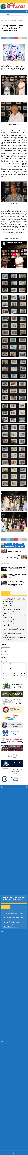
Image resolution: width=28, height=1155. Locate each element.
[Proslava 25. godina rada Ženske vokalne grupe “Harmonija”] (4, 569)
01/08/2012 (4, 587)
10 (3, 671)
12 (10, 671)
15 (21, 671)
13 (14, 671)
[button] (26, 1)
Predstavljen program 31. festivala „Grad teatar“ (17, 574)
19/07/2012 (5, 34)
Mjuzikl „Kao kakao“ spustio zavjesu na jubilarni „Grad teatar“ (13, 899)
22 (21, 673)
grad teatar (8, 543)
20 (14, 673)
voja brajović (20, 546)
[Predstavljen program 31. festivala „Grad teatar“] (4, 576)
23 (24, 673)
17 (3, 673)
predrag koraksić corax (8, 546)
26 (10, 675)
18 (6, 673)
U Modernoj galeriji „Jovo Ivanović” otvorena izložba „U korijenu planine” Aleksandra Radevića (13, 633)
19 (10, 673)
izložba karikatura (18, 543)
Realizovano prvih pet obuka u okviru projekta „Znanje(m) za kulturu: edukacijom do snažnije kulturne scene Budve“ (14, 599)
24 (3, 675)
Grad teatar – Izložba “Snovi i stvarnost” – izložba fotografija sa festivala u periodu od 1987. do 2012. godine (17, 583)
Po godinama (10, 19)
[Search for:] (14, 14)
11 (6, 671)
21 (17, 673)
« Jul (2, 680)
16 (24, 671)
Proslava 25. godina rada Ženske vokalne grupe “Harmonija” (16, 568)
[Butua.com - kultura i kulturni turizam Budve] (12, 8)
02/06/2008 (11, 570)
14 (17, 671)
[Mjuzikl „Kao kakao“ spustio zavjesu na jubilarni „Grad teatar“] (14, 840)
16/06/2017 (11, 577)
